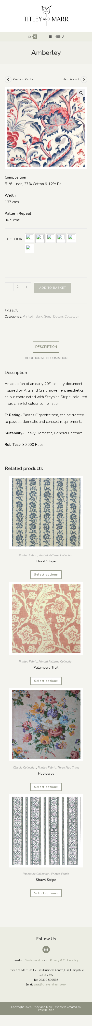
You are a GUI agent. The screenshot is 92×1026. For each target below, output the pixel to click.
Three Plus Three (68, 768)
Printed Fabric (33, 316)
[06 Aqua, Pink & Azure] (29, 249)
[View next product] (83, 79)
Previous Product (24, 79)
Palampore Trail (46, 667)
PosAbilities (46, 1010)
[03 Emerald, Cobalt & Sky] (50, 238)
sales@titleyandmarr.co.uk (50, 984)
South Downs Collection (61, 316)
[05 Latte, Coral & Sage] (72, 238)
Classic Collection (24, 768)
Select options (46, 575)
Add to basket (52, 288)
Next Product (71, 79)
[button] (81, 93)
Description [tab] (46, 346)
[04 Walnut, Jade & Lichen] (61, 238)
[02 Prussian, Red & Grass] (40, 238)
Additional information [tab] (46, 358)
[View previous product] (8, 79)
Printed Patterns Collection (56, 555)
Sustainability (34, 960)
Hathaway (46, 773)
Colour (14, 239)
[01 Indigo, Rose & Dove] (29, 238)
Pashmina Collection (36, 874)
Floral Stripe (46, 561)
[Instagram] (46, 949)
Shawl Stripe (46, 879)
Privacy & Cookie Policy (64, 960)
